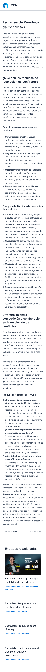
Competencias (10, 586)
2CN (14, 5)
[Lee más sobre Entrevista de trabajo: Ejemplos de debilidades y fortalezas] (23, 564)
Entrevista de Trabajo (25, 586)
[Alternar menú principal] (40, 5)
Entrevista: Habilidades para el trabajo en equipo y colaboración (22, 652)
